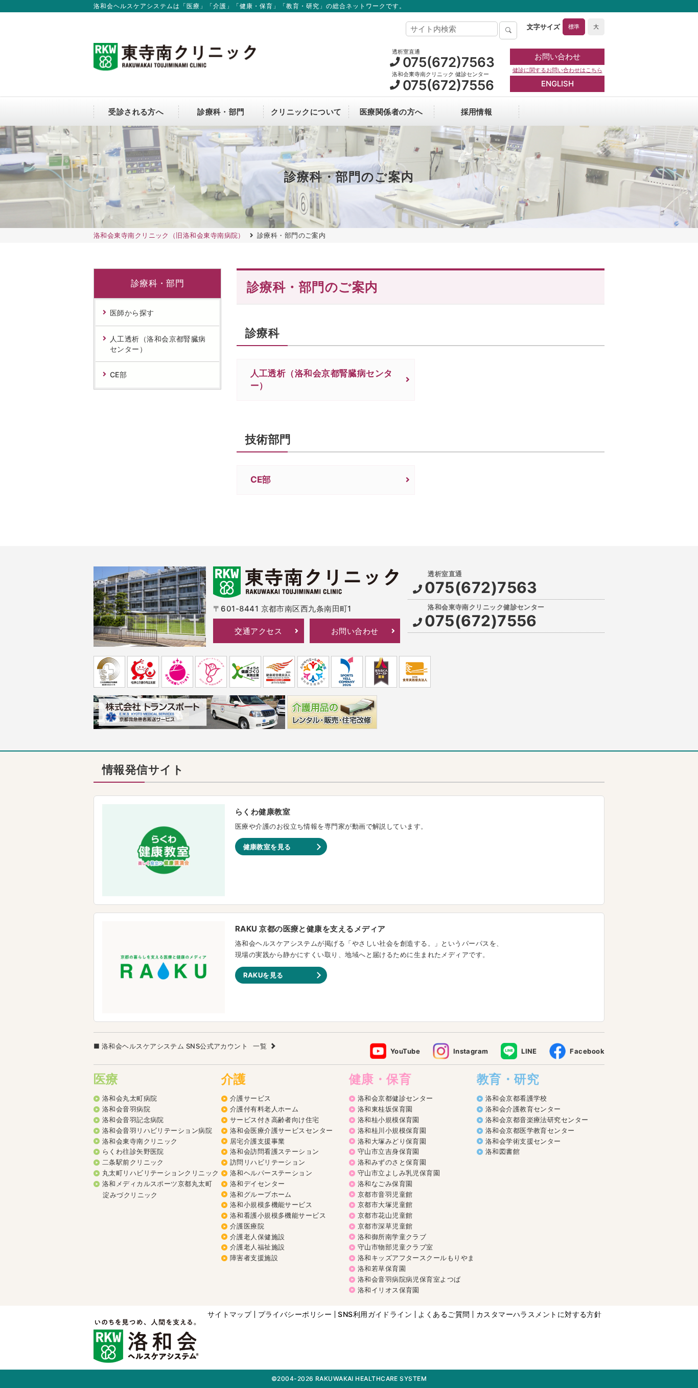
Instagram (470, 1051)
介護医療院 (247, 1226)
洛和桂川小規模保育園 (392, 1130)
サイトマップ (229, 1314)
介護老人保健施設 (257, 1237)
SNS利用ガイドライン (375, 1314)
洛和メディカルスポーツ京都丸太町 (157, 1183)
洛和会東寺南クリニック (140, 1141)
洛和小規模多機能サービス (271, 1204)
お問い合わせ (557, 56)
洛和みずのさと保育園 (392, 1162)
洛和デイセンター (257, 1183)
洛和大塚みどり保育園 (392, 1141)
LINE (529, 1051)
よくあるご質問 (444, 1314)
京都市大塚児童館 (385, 1204)
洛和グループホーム (261, 1194)
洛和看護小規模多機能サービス (278, 1215)
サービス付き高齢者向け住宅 (274, 1120)
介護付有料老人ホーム (264, 1109)
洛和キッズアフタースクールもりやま (416, 1258)
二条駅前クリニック (133, 1162)
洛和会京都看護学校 (516, 1098)
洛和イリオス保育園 (389, 1290)
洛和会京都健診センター (395, 1098)
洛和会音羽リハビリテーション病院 (157, 1130)
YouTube (405, 1051)
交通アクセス (258, 631)
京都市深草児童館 (385, 1226)
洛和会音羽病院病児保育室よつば (409, 1279)
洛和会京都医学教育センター (530, 1130)
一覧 (260, 1046)
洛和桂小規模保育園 (389, 1120)
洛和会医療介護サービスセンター (281, 1130)
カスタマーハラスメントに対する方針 (539, 1314)
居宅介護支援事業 (257, 1141)
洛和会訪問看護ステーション (274, 1151)
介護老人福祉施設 (257, 1247)
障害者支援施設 (254, 1258)
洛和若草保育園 (382, 1268)
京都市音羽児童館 (385, 1194)
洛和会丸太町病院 (129, 1098)
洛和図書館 (502, 1151)
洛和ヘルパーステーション (271, 1173)
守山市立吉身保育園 (389, 1151)
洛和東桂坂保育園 (385, 1109)
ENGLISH (557, 83)
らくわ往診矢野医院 (133, 1151)
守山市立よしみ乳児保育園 (399, 1173)
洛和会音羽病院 (126, 1109)
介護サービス (250, 1098)
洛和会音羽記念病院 (133, 1120)
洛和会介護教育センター (523, 1109)
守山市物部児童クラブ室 (395, 1247)
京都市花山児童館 (385, 1215)
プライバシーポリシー (295, 1314)
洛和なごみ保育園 (385, 1183)
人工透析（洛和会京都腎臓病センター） (321, 379)
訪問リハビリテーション (268, 1162)
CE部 (260, 479)
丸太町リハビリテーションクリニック (160, 1173)
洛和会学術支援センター (523, 1141)
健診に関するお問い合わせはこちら (557, 70)
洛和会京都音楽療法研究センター (537, 1120)
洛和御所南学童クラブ (392, 1237)
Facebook (587, 1051)
